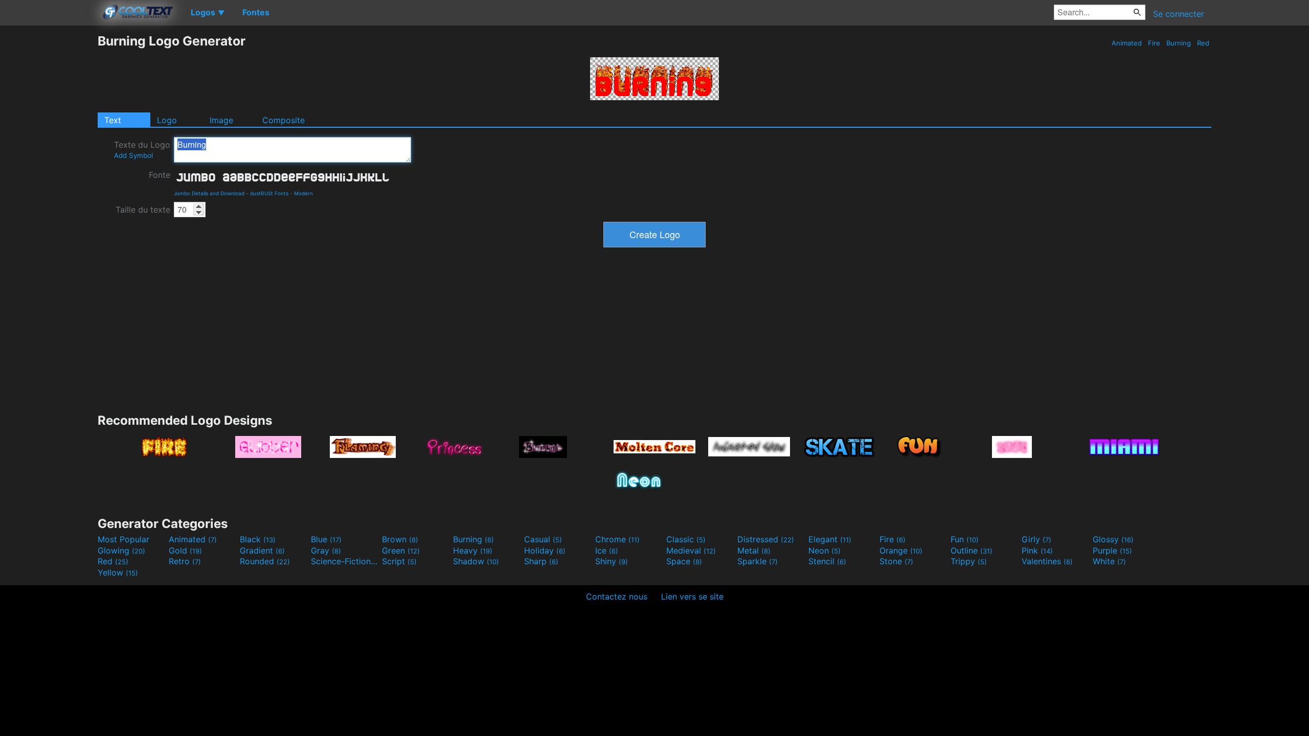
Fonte (159, 175)
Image (221, 120)
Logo (167, 120)
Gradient (262, 550)
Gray (326, 550)
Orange (900, 550)
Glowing (121, 550)
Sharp (541, 561)
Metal (754, 550)
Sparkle (757, 561)
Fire (1154, 43)
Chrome (617, 539)
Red (1203, 43)
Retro (185, 561)
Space (684, 561)
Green (401, 550)
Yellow (118, 572)
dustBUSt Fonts (269, 193)
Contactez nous (616, 596)
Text (112, 120)
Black (258, 539)
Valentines (1047, 561)
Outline (971, 550)
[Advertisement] (48, 186)
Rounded (265, 561)
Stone (896, 561)
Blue (326, 539)
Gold (185, 550)
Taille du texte (143, 209)
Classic (686, 539)
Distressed (765, 539)
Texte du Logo (142, 149)
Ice (606, 550)
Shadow (476, 561)
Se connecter (1178, 14)
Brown (400, 539)
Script (399, 561)
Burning (1178, 43)
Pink (1037, 550)
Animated (1127, 43)
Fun (965, 539)
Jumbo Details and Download (209, 193)
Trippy (969, 561)
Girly (1036, 539)
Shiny (611, 561)
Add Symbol (133, 155)
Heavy (472, 550)
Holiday (545, 550)
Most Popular (123, 539)
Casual (543, 539)
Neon (824, 550)
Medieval (691, 550)
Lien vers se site (692, 596)
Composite (283, 120)
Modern (303, 193)
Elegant (829, 539)
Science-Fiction (345, 561)
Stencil (827, 561)
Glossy (1113, 539)
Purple (1112, 550)
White (1109, 561)
